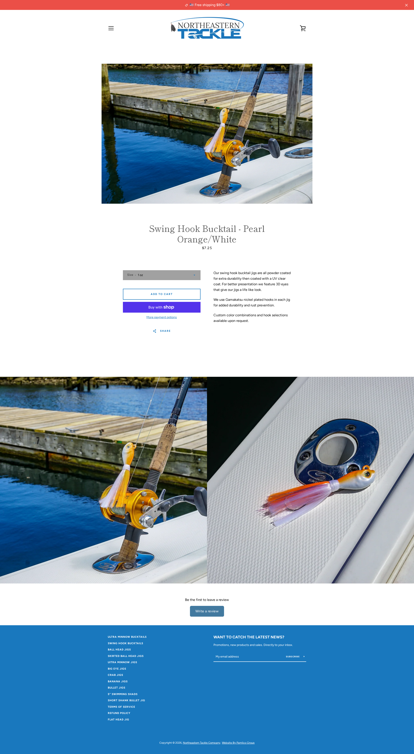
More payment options (161, 317)
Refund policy (119, 713)
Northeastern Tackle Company (201, 742)
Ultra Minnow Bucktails (127, 636)
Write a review (207, 611)
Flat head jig (118, 719)
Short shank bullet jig (126, 700)
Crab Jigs (115, 674)
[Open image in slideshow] (207, 134)
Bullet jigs (116, 687)
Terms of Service (121, 706)
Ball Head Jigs (119, 649)
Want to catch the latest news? (248, 637)
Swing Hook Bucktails (125, 643)
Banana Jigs (118, 681)
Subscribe (293, 656)
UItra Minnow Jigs (122, 662)
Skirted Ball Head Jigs (126, 656)
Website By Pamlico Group (238, 742)
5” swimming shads (123, 694)
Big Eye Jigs (117, 668)
